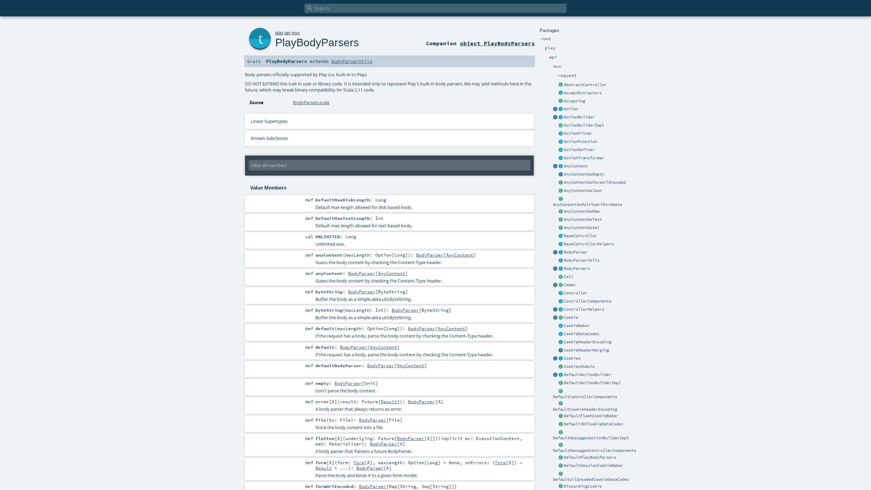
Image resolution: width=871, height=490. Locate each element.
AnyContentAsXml (581, 227)
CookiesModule (579, 366)
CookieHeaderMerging (586, 350)
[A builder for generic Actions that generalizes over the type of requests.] (560, 142)
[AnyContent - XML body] (560, 228)
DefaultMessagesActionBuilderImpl (591, 438)
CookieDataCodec (581, 333)
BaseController (580, 235)
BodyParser (576, 252)
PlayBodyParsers (317, 42)
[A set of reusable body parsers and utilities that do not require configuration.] (560, 260)
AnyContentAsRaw (581, 211)
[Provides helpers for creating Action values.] (560, 117)
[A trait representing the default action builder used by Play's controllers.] (560, 375)
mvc (296, 32)
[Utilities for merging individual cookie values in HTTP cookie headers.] (560, 350)
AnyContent (576, 166)
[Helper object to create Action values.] (555, 109)
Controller (576, 293)
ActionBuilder (579, 117)
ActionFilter (578, 133)
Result (389, 401)
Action (571, 109)
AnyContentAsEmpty (584, 174)
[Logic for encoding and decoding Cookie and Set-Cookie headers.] (560, 342)
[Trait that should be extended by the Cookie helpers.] (560, 326)
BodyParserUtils (581, 260)
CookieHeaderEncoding (587, 342)
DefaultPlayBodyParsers (590, 457)
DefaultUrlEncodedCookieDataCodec (591, 479)
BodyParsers (577, 268)
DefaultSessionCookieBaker (593, 465)
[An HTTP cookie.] (560, 318)
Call (568, 276)
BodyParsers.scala (311, 102)
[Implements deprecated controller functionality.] (560, 293)
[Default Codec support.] (555, 285)
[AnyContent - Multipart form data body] (560, 199)
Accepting (574, 101)
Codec (570, 284)
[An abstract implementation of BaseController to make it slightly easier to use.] (560, 85)
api (287, 32)
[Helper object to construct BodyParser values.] (555, 252)
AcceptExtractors (583, 93)
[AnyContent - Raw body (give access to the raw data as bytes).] (560, 211)
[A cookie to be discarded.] (560, 486)
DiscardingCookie (583, 486)
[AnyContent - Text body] (560, 220)
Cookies (572, 358)
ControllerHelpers (584, 309)
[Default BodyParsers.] (555, 269)
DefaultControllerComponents (585, 396)
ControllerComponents (587, 301)
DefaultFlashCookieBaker (591, 415)
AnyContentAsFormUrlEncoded (595, 182)
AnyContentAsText (583, 219)
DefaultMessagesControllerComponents (594, 450)
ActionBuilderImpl (584, 125)
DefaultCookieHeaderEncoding (585, 409)
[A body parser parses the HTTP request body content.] (560, 252)
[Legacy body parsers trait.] (560, 269)
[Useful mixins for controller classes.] (560, 309)
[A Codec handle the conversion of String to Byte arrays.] (560, 285)
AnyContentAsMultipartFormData (587, 204)
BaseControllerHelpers (589, 244)
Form (359, 462)
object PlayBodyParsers (497, 43)
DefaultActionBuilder (587, 374)
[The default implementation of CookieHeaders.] (560, 404)
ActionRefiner (579, 149)
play (279, 32)
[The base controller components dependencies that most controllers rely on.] (560, 301)
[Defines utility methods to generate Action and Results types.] (560, 236)
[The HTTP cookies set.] (560, 358)
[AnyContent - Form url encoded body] (560, 182)
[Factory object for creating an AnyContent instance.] (555, 166)
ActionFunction (580, 141)
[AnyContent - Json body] (560, 191)
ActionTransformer (584, 158)
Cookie (571, 317)
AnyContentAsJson (583, 190)
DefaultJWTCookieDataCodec (593, 424)
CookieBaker (577, 325)
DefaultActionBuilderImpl (592, 382)
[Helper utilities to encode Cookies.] (555, 358)
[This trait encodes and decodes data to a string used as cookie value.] (560, 334)
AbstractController (585, 84)
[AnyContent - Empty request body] (560, 174)
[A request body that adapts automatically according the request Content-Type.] (560, 166)
